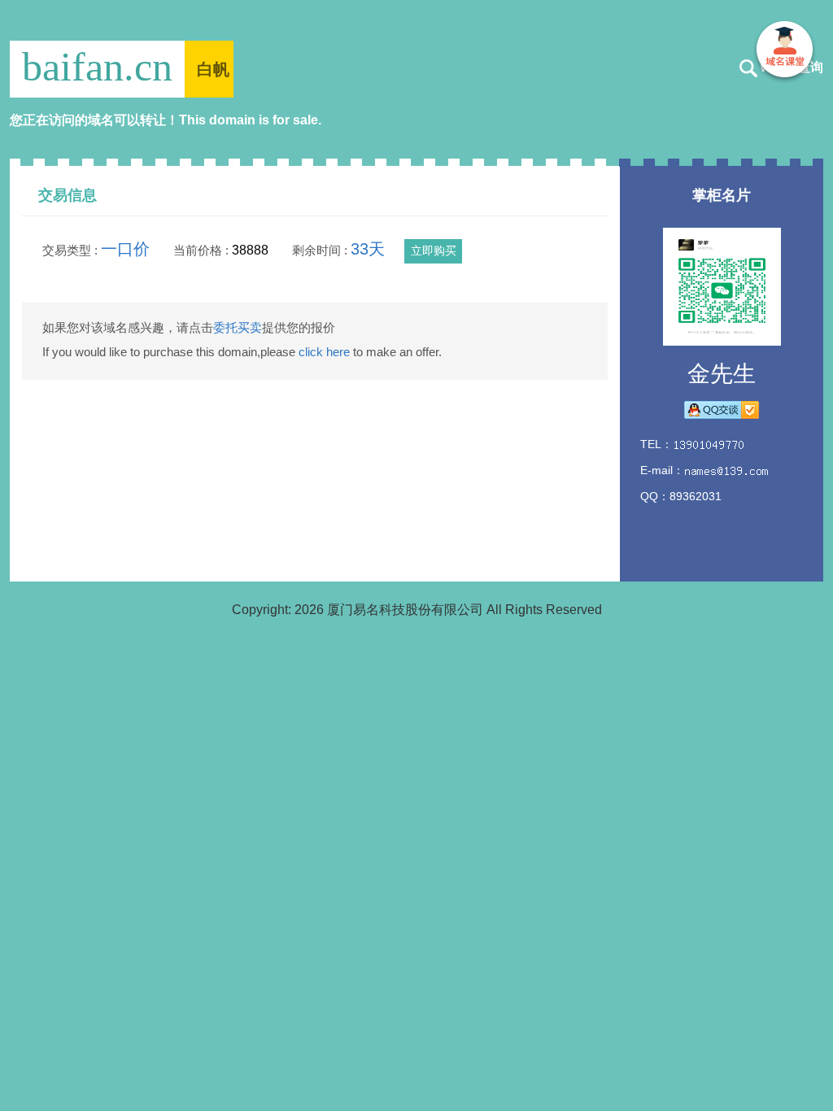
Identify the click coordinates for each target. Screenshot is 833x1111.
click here (324, 352)
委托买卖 (237, 327)
